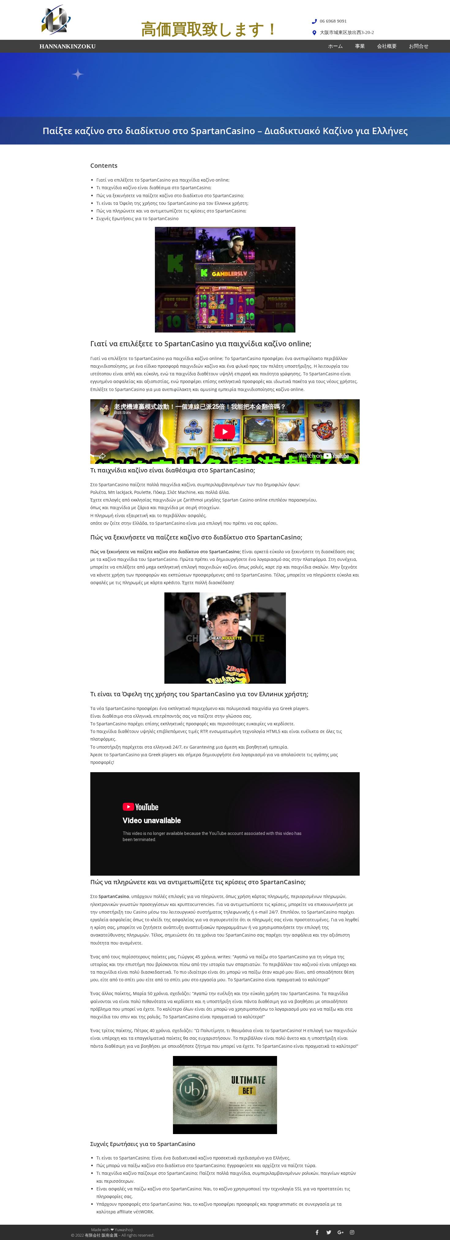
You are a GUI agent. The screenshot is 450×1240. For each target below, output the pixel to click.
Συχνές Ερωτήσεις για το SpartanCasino (137, 218)
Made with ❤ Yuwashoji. (112, 1229)
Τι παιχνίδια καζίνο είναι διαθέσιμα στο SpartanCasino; (154, 187)
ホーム (335, 46)
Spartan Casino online (245, 500)
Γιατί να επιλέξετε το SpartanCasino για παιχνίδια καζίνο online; (163, 180)
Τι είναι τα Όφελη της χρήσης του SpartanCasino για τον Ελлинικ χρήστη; (172, 203)
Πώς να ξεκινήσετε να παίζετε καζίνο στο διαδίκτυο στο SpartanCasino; (170, 195)
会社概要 (387, 46)
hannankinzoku (67, 46)
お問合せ (419, 46)
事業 (360, 46)
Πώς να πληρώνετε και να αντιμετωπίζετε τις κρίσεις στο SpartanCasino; (171, 211)
